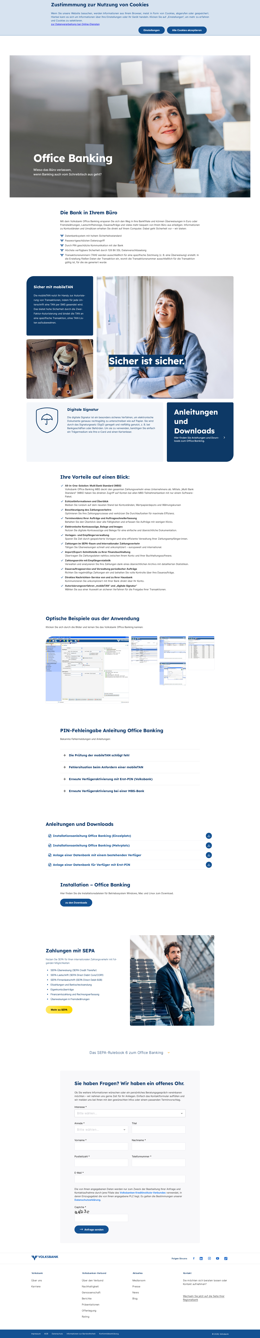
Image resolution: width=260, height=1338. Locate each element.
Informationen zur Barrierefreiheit (81, 1334)
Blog (135, 1298)
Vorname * (80, 1140)
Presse (136, 1286)
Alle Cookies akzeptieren (187, 30)
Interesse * (80, 1106)
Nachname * (139, 1140)
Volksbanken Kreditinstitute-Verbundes (143, 1192)
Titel (134, 1123)
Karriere (36, 1286)
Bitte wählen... (88, 1129)
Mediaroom (138, 1280)
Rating (85, 1316)
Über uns (36, 1280)
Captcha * (80, 1207)
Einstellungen (152, 30)
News (135, 1292)
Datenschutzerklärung (87, 1199)
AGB (46, 1334)
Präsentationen (90, 1304)
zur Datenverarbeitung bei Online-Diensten (75, 24)
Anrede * (79, 1123)
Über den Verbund (92, 1280)
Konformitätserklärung (109, 1334)
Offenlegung (89, 1310)
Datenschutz (57, 1334)
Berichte (87, 1298)
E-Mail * (79, 1172)
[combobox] (130, 1113)
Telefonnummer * (141, 1156)
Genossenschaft (91, 1292)
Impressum (36, 1334)
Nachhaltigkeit (90, 1286)
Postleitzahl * (82, 1156)
